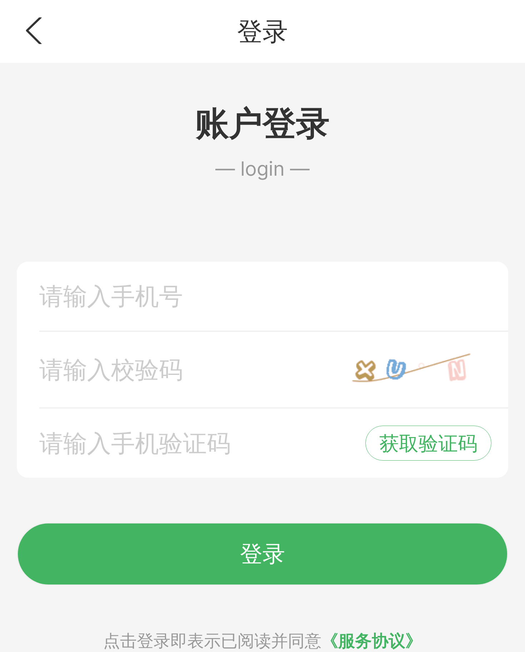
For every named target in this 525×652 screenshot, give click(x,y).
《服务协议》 (371, 640)
